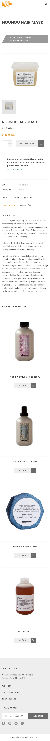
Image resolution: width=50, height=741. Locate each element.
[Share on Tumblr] (28, 198)
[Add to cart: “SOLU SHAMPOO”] (33, 640)
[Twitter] (16, 723)
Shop (19, 37)
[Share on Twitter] (18, 198)
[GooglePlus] (22, 723)
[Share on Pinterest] (31, 198)
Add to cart (27, 143)
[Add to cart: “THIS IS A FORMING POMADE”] (33, 555)
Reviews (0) (25, 205)
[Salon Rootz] (7, 4)
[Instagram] (9, 723)
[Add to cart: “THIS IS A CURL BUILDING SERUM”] (33, 385)
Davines (27, 37)
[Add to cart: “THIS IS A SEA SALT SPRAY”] (33, 470)
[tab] (9, 205)
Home (12, 37)
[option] (25, 76)
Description (9, 205)
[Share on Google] (21, 198)
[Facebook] (3, 723)
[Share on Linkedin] (25, 198)
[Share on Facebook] (15, 198)
